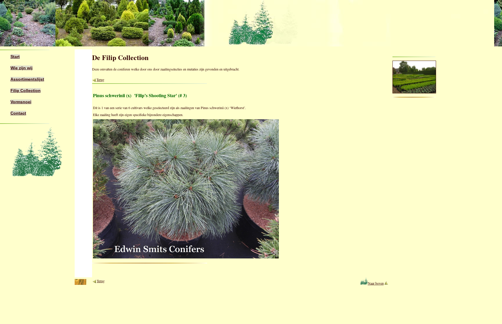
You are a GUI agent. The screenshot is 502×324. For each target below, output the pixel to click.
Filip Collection (25, 90)
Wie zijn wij (21, 68)
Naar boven (375, 283)
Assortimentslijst (27, 79)
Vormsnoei (20, 101)
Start (15, 56)
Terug (100, 79)
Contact (18, 113)
